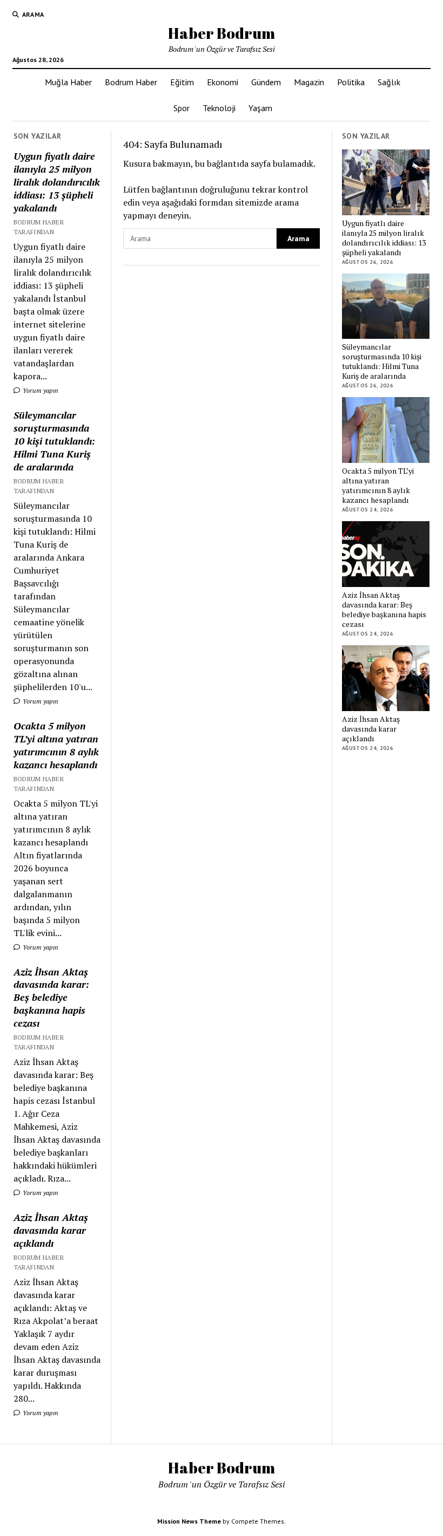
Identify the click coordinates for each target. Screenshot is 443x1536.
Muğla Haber (68, 82)
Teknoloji (219, 108)
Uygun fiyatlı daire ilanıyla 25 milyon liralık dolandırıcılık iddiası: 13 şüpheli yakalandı (57, 181)
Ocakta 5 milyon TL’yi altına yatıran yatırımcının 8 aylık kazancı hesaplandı (56, 745)
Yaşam (260, 108)
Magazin (309, 82)
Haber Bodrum (221, 33)
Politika (351, 82)
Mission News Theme (189, 1521)
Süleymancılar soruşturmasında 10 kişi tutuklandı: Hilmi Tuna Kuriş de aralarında (54, 440)
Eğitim (182, 82)
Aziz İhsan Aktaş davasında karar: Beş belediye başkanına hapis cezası (51, 997)
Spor (181, 108)
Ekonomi (222, 82)
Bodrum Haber (131, 82)
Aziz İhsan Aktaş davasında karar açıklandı (51, 1230)
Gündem (266, 82)
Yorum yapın (39, 390)
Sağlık (389, 82)
